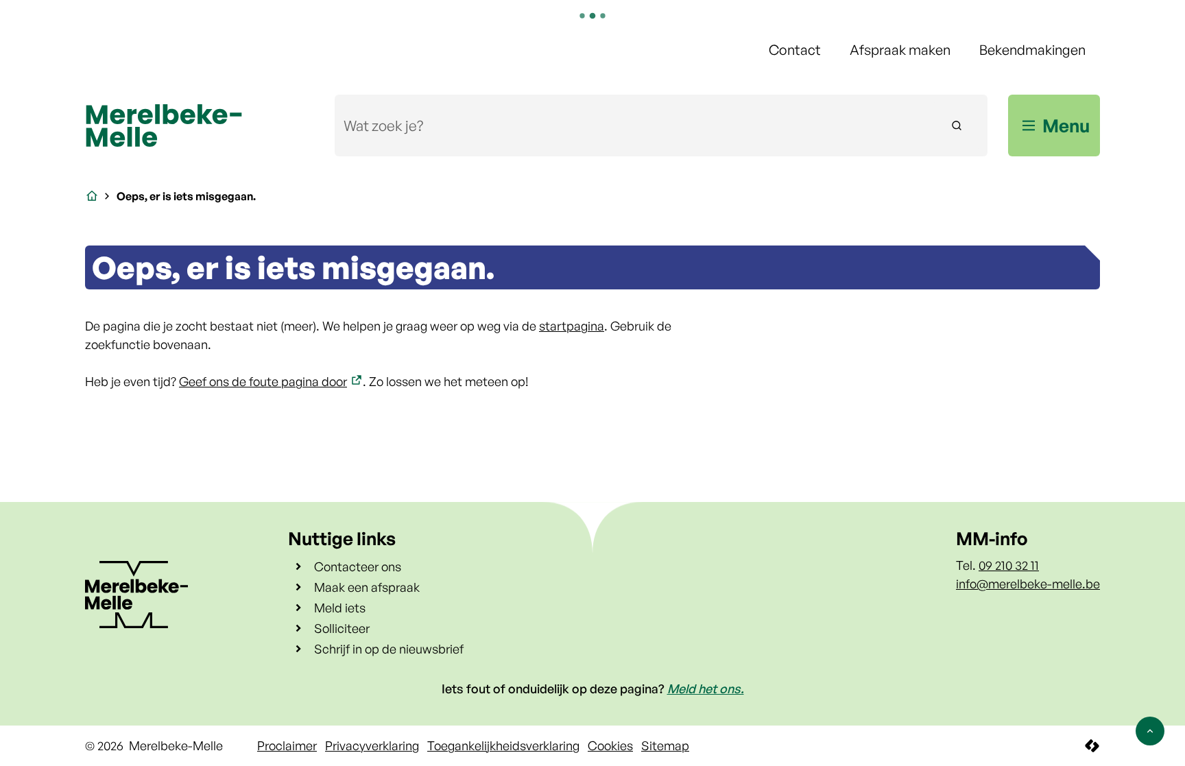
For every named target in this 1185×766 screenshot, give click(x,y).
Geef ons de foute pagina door (263, 381)
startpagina (571, 325)
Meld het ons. (705, 688)
